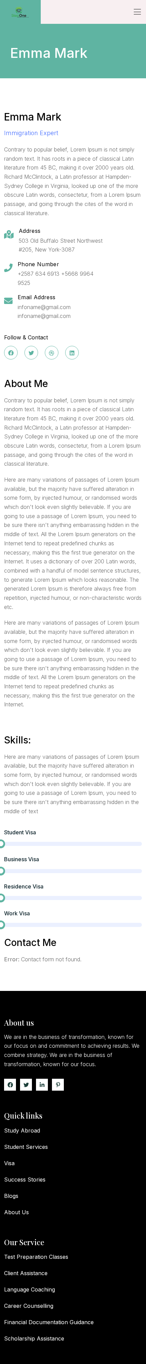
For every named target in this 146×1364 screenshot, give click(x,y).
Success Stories (24, 1179)
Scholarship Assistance (34, 1338)
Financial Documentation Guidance (49, 1322)
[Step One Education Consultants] (20, 12)
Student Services (26, 1146)
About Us (16, 1212)
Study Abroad (22, 1130)
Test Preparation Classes (36, 1256)
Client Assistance (26, 1273)
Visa (9, 1163)
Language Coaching (29, 1289)
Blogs (11, 1195)
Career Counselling (28, 1305)
